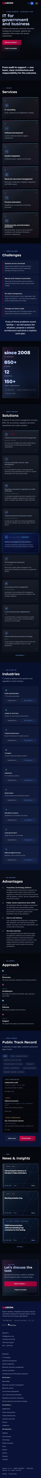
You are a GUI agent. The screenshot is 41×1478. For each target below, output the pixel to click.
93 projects (28, 840)
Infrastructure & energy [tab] (13, 1064)
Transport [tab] (29, 1064)
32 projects (28, 740)
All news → (20, 1246)
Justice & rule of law (8, 1419)
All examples (27, 1138)
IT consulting (6, 1357)
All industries (7, 1429)
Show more (12, 1138)
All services (7, 1377)
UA (29, 3)
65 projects (28, 720)
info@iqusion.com (8, 1336)
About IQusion (6, 1436)
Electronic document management (13, 1367)
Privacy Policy (13, 1474)
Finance (4, 1422)
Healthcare (5, 1425)
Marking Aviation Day (14, 1198)
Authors (4, 1453)
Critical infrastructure (8, 1415)
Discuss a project (12, 42)
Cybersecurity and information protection (15, 1374)
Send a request (20, 1284)
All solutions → (21, 655)
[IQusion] (7, 3)
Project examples (11, 48)
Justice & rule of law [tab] (12, 1060)
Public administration (8, 1412)
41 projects (28, 860)
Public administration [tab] (19, 1056)
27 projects (28, 780)
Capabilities (12, 700)
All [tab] (5, 1056)
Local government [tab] (29, 1068)
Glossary (5, 1456)
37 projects (28, 760)
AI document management (10, 1391)
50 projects (28, 700)
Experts (4, 1449)
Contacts (5, 1459)
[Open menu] (37, 3)
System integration (8, 1364)
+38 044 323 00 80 (8, 1339)
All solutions (7, 1405)
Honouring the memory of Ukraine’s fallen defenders (16, 1172)
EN (32, 3)
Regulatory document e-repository (13, 1398)
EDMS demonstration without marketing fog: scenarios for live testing (15, 1227)
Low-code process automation (11, 1394)
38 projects (28, 800)
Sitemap (4, 1474)
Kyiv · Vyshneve (7, 1345)
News (4, 1446)
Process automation (8, 1370)
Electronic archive (7, 1388)
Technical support (8, 1342)
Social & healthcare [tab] (11, 1068)
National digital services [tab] (14, 1072)
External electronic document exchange (14, 1401)
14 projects (28, 820)
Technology (6, 1440)
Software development (9, 1360)
